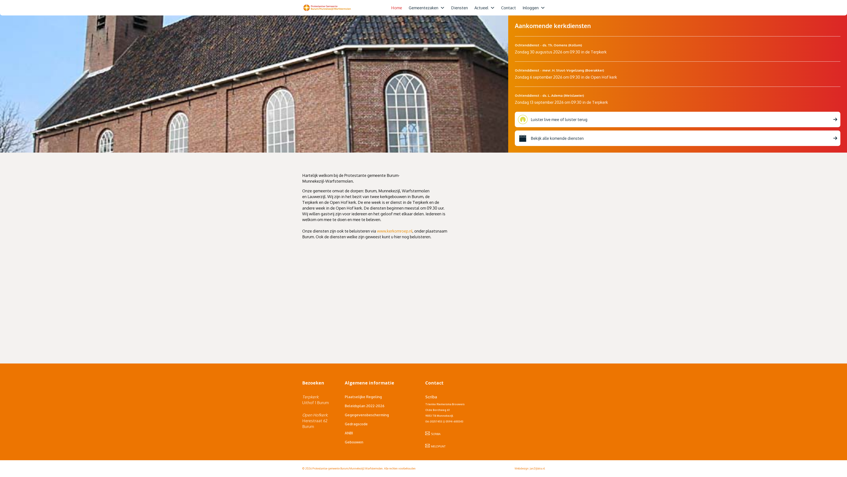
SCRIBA (435, 434)
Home (396, 7)
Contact (508, 7)
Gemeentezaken (423, 7)
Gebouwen (354, 442)
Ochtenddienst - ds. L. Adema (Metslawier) (549, 95)
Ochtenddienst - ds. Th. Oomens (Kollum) (548, 45)
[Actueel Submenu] (493, 8)
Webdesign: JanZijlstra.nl (530, 468)
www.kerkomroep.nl (394, 231)
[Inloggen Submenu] (543, 8)
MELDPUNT (438, 446)
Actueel (481, 7)
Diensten (459, 7)
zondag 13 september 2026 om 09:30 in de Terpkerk (561, 102)
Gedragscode (356, 424)
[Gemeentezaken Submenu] (442, 8)
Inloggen (531, 7)
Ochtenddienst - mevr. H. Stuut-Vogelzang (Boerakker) (559, 70)
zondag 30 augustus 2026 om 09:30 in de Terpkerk (561, 51)
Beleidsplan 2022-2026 (364, 406)
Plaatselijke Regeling (363, 397)
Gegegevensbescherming (367, 415)
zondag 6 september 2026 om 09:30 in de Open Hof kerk (566, 77)
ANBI (349, 433)
